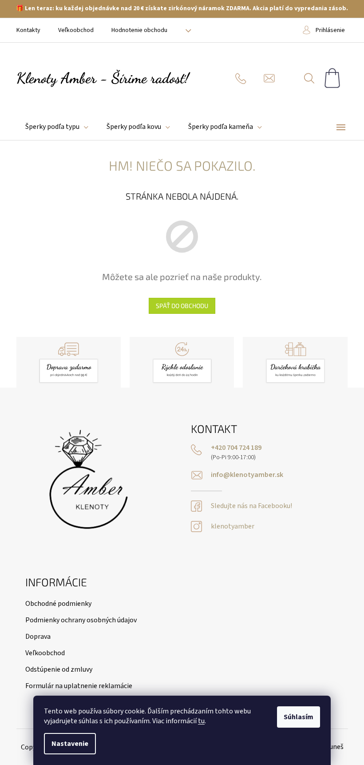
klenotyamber (232, 526)
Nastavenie (69, 744)
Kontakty (28, 30)
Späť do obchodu (182, 305)
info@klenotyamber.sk (247, 475)
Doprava (38, 636)
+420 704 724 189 (236, 448)
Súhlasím (298, 717)
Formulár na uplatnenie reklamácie (78, 686)
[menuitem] (56, 127)
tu (201, 721)
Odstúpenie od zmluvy (58, 669)
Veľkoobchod (76, 30)
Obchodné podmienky (58, 604)
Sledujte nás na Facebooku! (251, 506)
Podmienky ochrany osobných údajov (81, 620)
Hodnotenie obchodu (139, 30)
